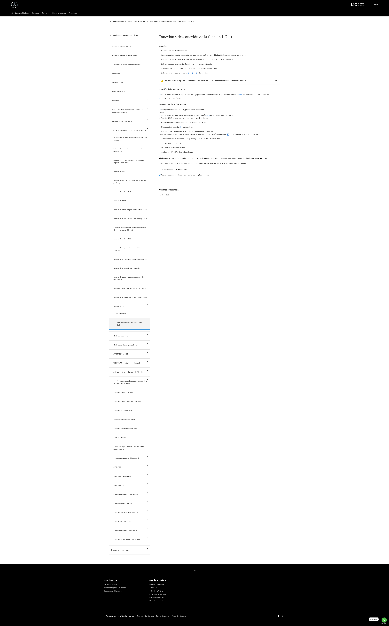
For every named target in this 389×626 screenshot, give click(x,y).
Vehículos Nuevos (110, 584)
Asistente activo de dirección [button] (124, 392)
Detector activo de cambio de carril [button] (126, 458)
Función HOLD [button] (118, 306)
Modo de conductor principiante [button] (125, 345)
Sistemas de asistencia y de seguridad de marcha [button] (128, 130)
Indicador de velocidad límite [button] (124, 419)
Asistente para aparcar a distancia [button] (125, 512)
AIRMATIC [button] (117, 467)
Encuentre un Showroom (113, 591)
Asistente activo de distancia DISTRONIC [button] (128, 372)
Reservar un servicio (156, 584)
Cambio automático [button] (118, 92)
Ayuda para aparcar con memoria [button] (125, 530)
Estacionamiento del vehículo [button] (121, 121)
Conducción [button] (115, 74)
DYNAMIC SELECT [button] (117, 83)
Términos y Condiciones (145, 616)
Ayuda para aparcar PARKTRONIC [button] (125, 494)
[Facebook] (278, 616)
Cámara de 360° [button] (119, 485)
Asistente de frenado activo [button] (123, 410)
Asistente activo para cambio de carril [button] (127, 401)
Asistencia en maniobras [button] (122, 521)
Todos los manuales (116, 21)
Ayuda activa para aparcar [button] (122, 503)
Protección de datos (179, 616)
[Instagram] (282, 616)
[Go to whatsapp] (384, 620)
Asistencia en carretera (157, 594)
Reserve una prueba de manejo (115, 588)
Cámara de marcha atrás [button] (122, 476)
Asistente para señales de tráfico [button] (125, 429)
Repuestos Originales (156, 597)
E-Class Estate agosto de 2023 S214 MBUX (142, 21)
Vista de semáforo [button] (120, 438)
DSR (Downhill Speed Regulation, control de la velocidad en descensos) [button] (130, 382)
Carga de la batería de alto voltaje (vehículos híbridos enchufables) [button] (127, 111)
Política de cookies (162, 616)
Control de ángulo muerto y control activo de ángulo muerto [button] (129, 448)
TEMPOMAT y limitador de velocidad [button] (126, 363)
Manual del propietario (157, 601)
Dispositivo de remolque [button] (120, 550)
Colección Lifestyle (156, 591)
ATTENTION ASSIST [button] (120, 354)
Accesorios (153, 588)
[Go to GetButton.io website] (384, 624)
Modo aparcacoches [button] (120, 336)
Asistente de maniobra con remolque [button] (126, 539)
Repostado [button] (115, 101)
